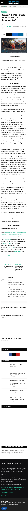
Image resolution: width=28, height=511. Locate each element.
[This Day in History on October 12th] (14, 329)
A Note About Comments (7, 492)
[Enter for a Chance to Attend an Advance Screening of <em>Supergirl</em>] (5, 399)
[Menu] (2, 2)
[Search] (26, 2)
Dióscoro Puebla (7, 243)
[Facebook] (10, 354)
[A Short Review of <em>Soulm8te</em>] (5, 366)
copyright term (9, 255)
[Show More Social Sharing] (25, 34)
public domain (11, 247)
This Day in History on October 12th (11, 338)
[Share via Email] (9, 34)
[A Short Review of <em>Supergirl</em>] (5, 392)
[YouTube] (18, 354)
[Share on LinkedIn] (20, 34)
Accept (4, 508)
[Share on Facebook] (15, 34)
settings (16, 504)
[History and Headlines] (14, 2)
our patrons (18, 218)
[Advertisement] (14, 427)
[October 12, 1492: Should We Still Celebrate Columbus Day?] (14, 52)
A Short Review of (16, 364)
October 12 (4, 11)
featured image (7, 239)
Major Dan (8, 26)
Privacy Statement (5, 495)
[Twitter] (14, 354)
